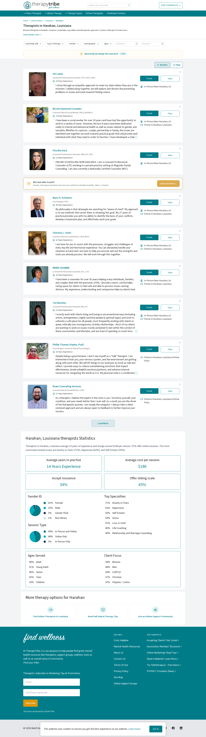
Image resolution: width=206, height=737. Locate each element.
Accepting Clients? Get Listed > (163, 640)
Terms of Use (121, 665)
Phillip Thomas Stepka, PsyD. (68, 344)
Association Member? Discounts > (164, 646)
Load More (103, 423)
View (170, 78)
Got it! (156, 729)
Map (178, 64)
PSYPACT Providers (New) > (161, 671)
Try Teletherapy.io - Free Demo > (164, 665)
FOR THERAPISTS (169, 5)
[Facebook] (173, 728)
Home (25, 20)
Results (163, 64)
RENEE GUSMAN (61, 268)
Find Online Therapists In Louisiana (50, 616)
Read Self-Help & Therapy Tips (103, 616)
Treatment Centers (116, 13)
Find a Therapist (33, 13)
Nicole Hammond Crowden (67, 109)
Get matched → (168, 183)
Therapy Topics (74, 13)
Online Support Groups (125, 683)
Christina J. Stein (62, 233)
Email (149, 78)
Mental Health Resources (127, 646)
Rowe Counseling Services (67, 386)
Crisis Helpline (121, 640)
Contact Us (120, 659)
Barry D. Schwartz (62, 198)
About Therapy (54, 13)
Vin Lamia (58, 74)
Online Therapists (94, 13)
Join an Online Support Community (155, 616)
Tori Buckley (59, 303)
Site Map (118, 677)
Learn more (134, 729)
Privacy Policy (121, 671)
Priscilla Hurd (60, 150)
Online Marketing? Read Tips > (162, 652)
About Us (118, 652)
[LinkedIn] (181, 728)
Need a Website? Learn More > (163, 659)
